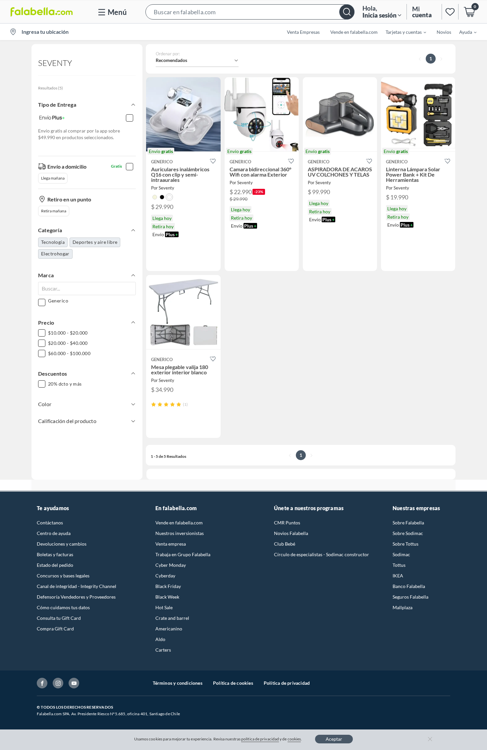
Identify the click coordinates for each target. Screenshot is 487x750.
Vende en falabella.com (179, 522)
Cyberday (165, 575)
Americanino (168, 628)
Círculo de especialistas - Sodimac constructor (321, 554)
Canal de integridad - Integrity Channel (76, 586)
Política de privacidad (287, 683)
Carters (163, 650)
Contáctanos (50, 522)
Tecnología (53, 242)
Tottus (399, 565)
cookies (294, 738)
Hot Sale (164, 607)
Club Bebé (284, 544)
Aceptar (334, 739)
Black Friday (168, 586)
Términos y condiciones (177, 683)
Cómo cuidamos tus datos (63, 607)
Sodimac (401, 554)
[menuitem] (402, 32)
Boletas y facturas (55, 554)
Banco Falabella (409, 586)
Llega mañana (53, 178)
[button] (249, 11)
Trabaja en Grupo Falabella (182, 554)
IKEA (398, 575)
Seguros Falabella (410, 597)
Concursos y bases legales (63, 575)
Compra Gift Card (55, 628)
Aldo (160, 639)
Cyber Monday (170, 565)
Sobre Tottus (405, 544)
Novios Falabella (291, 533)
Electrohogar (55, 253)
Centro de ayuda (54, 533)
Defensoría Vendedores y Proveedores (76, 597)
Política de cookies (233, 683)
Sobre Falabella (408, 522)
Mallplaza (402, 607)
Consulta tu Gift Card (59, 618)
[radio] (153, 404)
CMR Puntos (287, 522)
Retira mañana (53, 210)
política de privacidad (260, 738)
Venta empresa (170, 544)
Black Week (167, 597)
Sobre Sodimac (408, 533)
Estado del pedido (55, 565)
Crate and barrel (172, 618)
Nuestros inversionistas (179, 533)
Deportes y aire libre (95, 242)
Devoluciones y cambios (61, 544)
